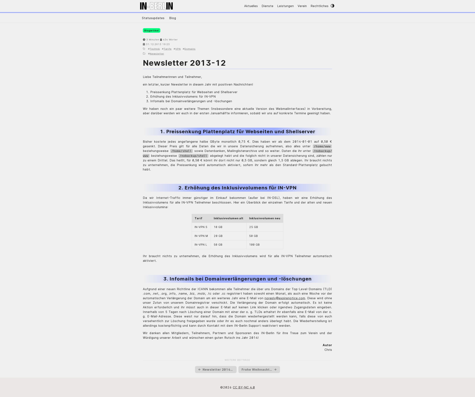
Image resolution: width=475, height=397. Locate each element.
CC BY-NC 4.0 (244, 387)
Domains (190, 48)
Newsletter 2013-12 (184, 63)
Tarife (168, 48)
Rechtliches (320, 6)
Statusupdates (153, 18)
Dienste (267, 6)
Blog (172, 18)
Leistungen (285, 6)
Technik (155, 48)
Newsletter (157, 53)
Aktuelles (251, 6)
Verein (302, 6)
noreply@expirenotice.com (285, 298)
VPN (178, 48)
